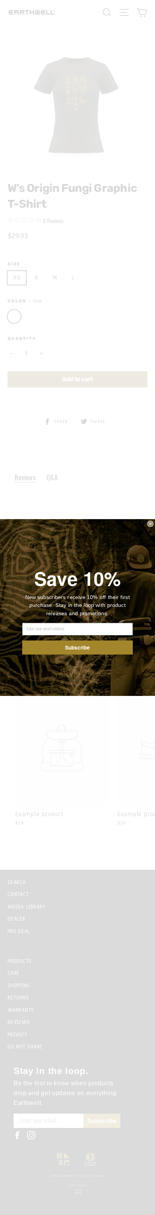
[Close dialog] (150, 523)
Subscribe (77, 647)
